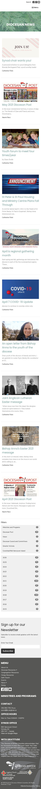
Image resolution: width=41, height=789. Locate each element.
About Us (4, 667)
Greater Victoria (20, 546)
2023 (20, 571)
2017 (20, 600)
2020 (20, 585)
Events (3, 680)
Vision (20, 537)
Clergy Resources (7, 675)
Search (28, 2)
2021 (20, 581)
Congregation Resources (10, 672)
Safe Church (5, 678)
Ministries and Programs (20, 527)
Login (9, 784)
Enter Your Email (7, 643)
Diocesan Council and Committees (20, 541)
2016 (20, 604)
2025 (20, 562)
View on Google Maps (9, 733)
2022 (20, 576)
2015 (20, 609)
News (3, 683)
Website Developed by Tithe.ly (30, 786)
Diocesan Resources (8, 670)
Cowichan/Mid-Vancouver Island (20, 551)
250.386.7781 (6, 708)
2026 (20, 557)
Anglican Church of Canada (9, 772)
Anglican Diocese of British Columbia (22, 766)
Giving (3, 685)
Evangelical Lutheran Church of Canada (8, 777)
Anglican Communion (25, 772)
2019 (20, 590)
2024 (20, 567)
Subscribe (8, 650)
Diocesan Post (20, 532)
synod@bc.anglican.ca (9, 710)
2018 (20, 595)
